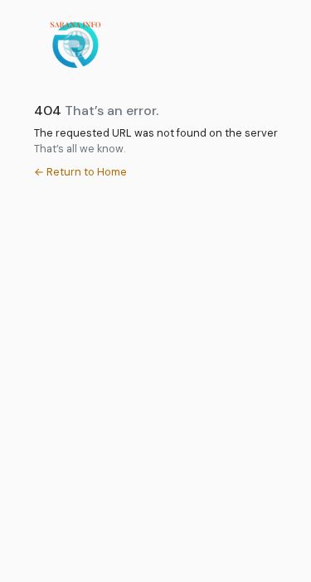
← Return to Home (80, 172)
